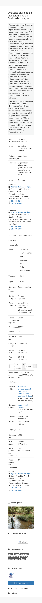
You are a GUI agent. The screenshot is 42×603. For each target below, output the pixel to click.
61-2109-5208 (16, 201)
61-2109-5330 (16, 203)
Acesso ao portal (22, 583)
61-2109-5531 (16, 487)
